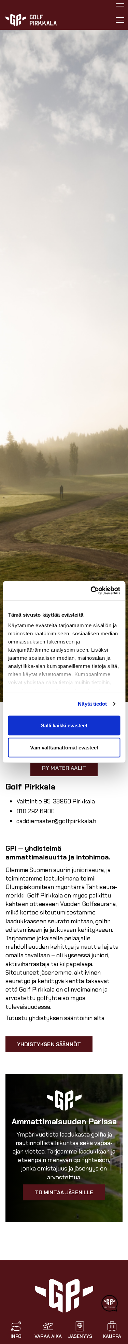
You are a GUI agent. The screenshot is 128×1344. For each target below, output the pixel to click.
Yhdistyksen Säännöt (49, 1044)
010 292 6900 (35, 811)
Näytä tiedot (92, 704)
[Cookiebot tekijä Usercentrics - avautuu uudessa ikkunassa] (91, 590)
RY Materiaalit (64, 767)
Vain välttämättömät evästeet (64, 747)
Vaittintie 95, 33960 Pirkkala (55, 801)
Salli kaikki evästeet (64, 725)
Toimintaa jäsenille (63, 1192)
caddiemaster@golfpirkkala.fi (56, 821)
